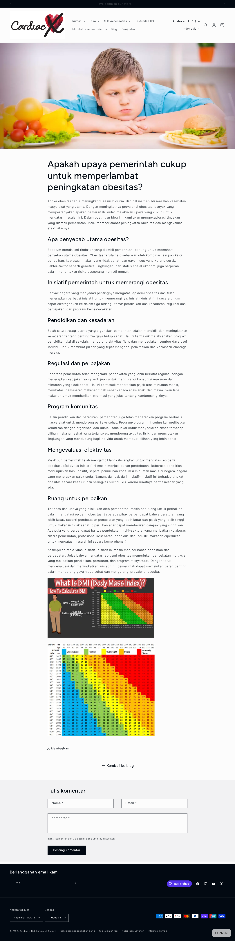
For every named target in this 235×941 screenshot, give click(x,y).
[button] (78, 21)
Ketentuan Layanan (133, 931)
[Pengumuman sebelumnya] (11, 4)
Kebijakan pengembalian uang (77, 931)
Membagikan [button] (60, 748)
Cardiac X (24, 931)
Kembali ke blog (120, 766)
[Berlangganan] (74, 883)
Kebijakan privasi (108, 931)
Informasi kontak (157, 931)
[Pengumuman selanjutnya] (224, 4)
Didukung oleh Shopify (44, 931)
